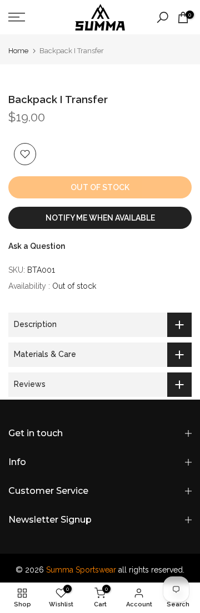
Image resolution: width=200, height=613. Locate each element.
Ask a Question (36, 246)
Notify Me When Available (100, 217)
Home (18, 51)
